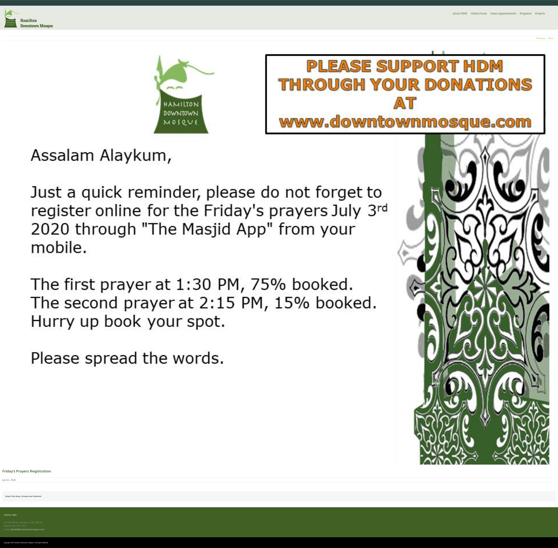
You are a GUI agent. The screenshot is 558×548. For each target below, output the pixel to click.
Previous (541, 38)
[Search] (550, 13)
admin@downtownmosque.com (27, 529)
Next (550, 38)
